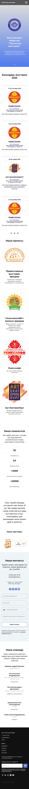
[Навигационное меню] (26, 2)
